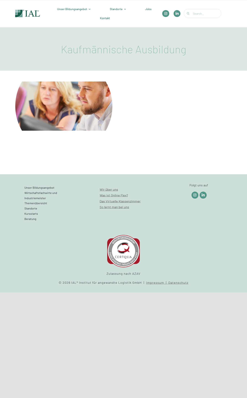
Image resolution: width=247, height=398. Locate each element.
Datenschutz (178, 282)
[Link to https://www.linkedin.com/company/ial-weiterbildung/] (203, 195)
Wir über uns (109, 189)
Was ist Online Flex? (114, 195)
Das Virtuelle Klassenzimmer (120, 201)
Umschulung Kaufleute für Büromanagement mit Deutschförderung (64, 94)
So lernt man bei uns (114, 207)
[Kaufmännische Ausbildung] (64, 106)
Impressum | (157, 282)
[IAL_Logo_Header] (27, 11)
